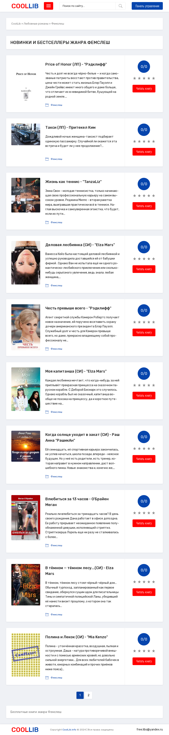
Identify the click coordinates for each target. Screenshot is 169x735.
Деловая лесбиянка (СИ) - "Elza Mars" (80, 245)
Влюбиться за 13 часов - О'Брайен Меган (77, 502)
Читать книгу (144, 88)
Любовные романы (36, 23)
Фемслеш (56, 105)
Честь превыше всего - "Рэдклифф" (78, 308)
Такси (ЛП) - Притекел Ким (70, 127)
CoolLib (16, 23)
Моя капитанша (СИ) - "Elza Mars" (76, 371)
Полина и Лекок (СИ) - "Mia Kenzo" (76, 637)
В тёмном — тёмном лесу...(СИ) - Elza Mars (79, 571)
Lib (25, 6)
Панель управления (147, 6)
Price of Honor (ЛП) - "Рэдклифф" (76, 64)
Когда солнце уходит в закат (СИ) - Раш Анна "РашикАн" (82, 437)
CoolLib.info (69, 729)
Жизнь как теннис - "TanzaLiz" (73, 181)
